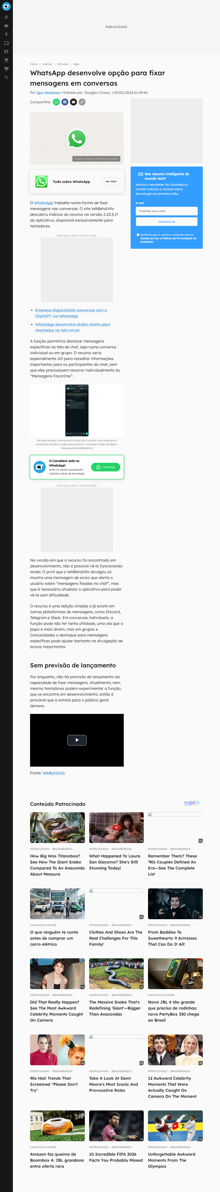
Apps (76, 64)
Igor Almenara (48, 92)
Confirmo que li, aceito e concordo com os (168, 238)
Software (62, 64)
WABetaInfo (54, 772)
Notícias (47, 64)
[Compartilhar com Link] (82, 102)
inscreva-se (167, 221)
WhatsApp (43, 202)
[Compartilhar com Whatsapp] (56, 102)
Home (33, 64)
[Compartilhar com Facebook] (64, 102)
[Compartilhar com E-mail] (73, 102)
